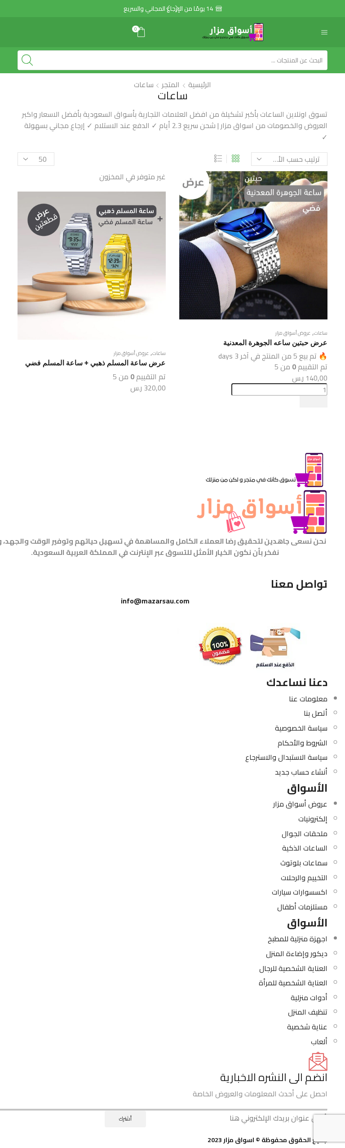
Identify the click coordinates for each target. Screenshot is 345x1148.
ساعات (320, 332)
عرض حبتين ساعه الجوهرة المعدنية (275, 342)
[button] (168, 8)
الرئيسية (199, 85)
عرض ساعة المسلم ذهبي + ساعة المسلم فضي (95, 363)
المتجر (171, 85)
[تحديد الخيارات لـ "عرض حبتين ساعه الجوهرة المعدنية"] (313, 401)
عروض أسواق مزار (292, 332)
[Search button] (27, 60)
